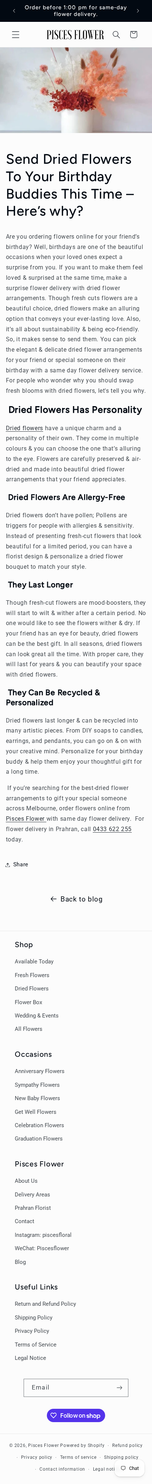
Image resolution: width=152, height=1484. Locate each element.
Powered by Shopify (82, 1445)
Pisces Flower (26, 818)
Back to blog (82, 899)
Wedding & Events (37, 1015)
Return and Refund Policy (45, 1304)
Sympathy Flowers (37, 1085)
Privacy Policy (32, 1331)
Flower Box (28, 1002)
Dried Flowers (32, 988)
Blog (20, 1262)
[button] (15, 34)
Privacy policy (36, 1457)
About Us (26, 1181)
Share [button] (20, 864)
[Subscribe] (119, 1388)
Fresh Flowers (32, 975)
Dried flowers (24, 428)
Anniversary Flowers (40, 1071)
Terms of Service (35, 1344)
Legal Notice (30, 1358)
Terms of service (78, 1457)
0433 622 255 (112, 829)
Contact (24, 1221)
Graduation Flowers (39, 1138)
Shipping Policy (33, 1317)
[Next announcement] (138, 11)
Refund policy (127, 1445)
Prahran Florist (33, 1208)
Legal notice (106, 1469)
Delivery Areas (32, 1194)
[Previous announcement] (14, 11)
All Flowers (28, 1029)
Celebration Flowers (39, 1125)
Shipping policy (121, 1457)
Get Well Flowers (35, 1112)
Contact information (62, 1469)
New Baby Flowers (37, 1098)
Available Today (34, 961)
